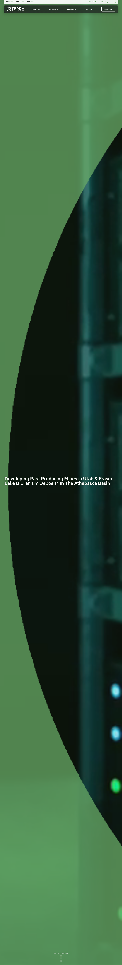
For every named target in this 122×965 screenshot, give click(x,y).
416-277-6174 (93, 2)
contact (89, 9)
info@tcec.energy (110, 2)
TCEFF (21, 2)
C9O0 (32, 2)
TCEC (11, 2)
